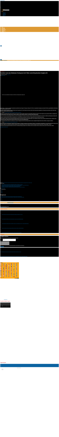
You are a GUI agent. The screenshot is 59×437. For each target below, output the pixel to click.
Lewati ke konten (2, 0)
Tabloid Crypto (10, 202)
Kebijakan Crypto (2, 71)
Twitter (4, 13)
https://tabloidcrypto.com (3, 207)
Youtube (5, 15)
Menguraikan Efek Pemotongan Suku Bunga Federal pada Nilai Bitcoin (11, 196)
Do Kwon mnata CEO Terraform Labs (6, 182)
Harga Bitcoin (3, 366)
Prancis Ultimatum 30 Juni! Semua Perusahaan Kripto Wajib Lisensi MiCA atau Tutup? (12, 184)
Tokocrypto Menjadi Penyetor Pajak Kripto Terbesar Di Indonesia (13, 112)
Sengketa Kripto (26, 182)
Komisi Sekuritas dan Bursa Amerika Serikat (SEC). (17, 182)
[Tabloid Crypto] (14, 6)
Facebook (4, 12)
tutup (1, 59)
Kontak (2, 369)
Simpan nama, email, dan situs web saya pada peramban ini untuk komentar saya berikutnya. (12, 245)
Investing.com (5, 299)
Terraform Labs (30, 182)
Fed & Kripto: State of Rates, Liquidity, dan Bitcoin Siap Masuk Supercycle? (11, 186)
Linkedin (4, 14)
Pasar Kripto (3, 365)
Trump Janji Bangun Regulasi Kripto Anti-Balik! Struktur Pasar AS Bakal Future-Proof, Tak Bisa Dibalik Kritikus (15, 223)
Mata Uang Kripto (4, 364)
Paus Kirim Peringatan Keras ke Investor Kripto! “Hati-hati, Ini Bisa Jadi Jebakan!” (12, 185)
